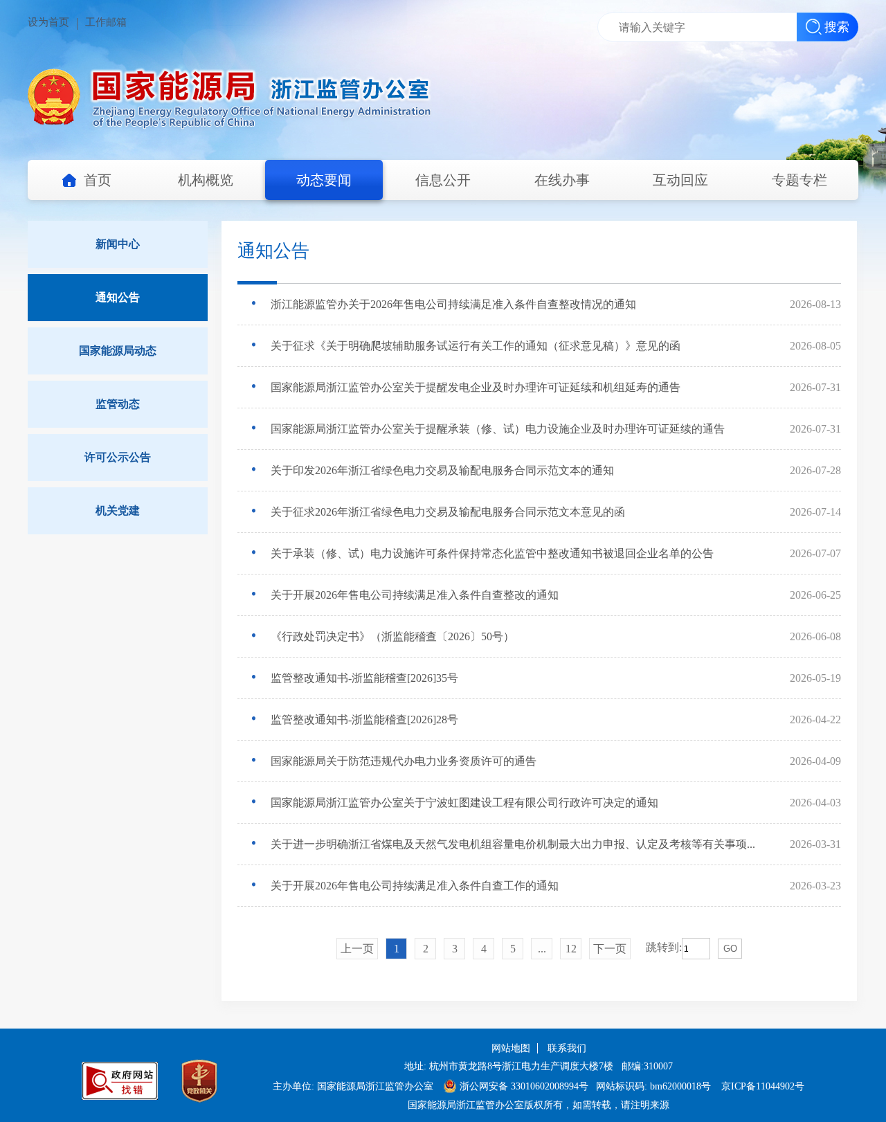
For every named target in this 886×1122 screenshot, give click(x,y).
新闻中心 (118, 244)
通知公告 (118, 297)
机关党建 (118, 510)
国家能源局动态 (117, 350)
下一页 (609, 948)
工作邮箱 (106, 22)
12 (571, 948)
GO (730, 948)
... (542, 948)
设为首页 (48, 22)
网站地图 (510, 1048)
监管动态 (118, 404)
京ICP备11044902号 (762, 1086)
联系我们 (567, 1048)
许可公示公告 (117, 457)
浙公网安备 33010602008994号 (524, 1086)
